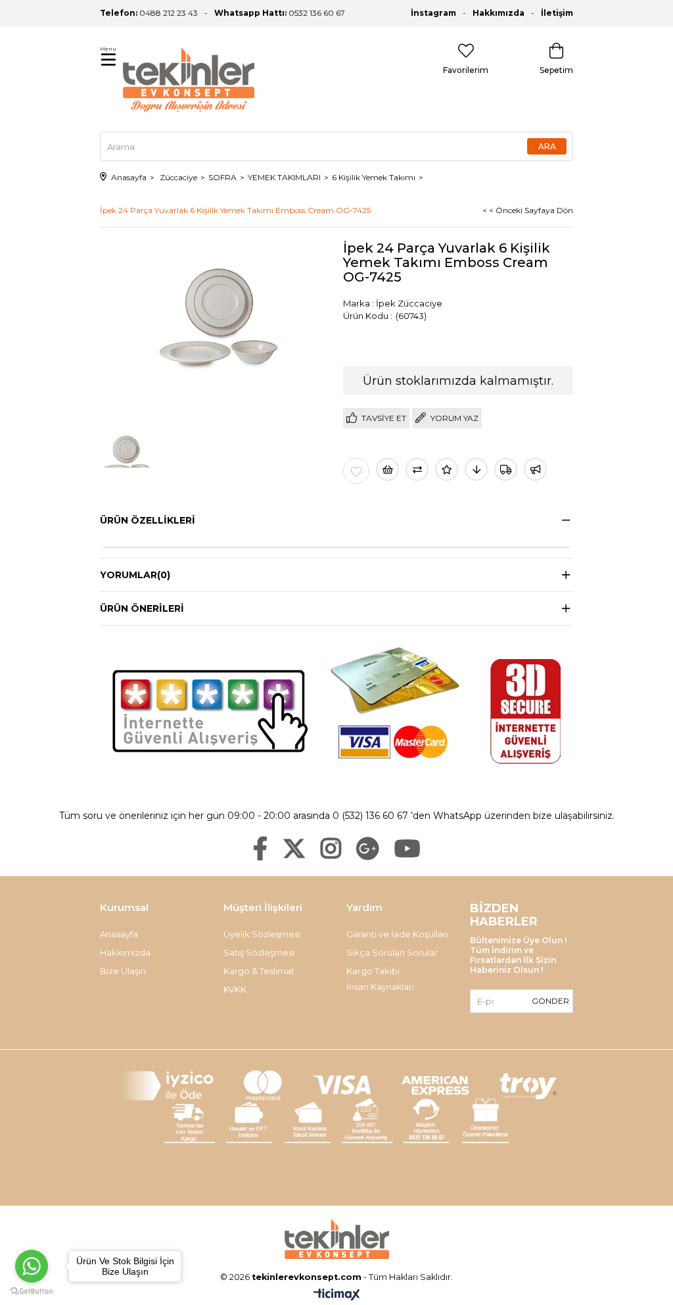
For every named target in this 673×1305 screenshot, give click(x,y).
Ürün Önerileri (142, 608)
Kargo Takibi (373, 971)
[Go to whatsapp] (31, 1266)
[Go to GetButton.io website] (32, 1291)
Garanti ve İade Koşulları (397, 934)
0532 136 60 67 (279, 13)
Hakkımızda (498, 13)
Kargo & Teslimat (258, 971)
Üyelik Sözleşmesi (261, 934)
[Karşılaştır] (417, 469)
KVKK (234, 989)
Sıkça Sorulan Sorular (392, 952)
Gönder (550, 1001)
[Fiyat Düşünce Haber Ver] (476, 469)
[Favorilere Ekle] (356, 471)
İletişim (557, 13)
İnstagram (433, 13)
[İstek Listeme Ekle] (387, 469)
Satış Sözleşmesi (258, 952)
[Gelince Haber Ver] (535, 469)
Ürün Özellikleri (147, 520)
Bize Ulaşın (123, 971)
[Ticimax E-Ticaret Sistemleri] (336, 1295)
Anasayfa (119, 934)
